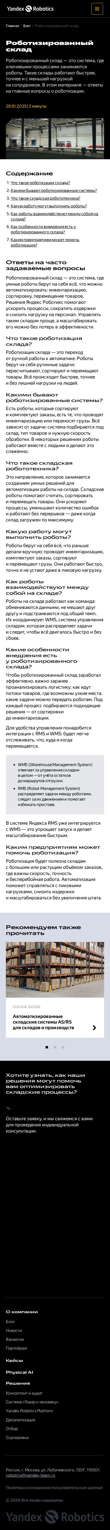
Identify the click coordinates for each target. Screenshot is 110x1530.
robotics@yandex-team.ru (30, 1475)
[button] (47, 1047)
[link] (55, 1360)
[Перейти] (55, 990)
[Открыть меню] (97, 9)
